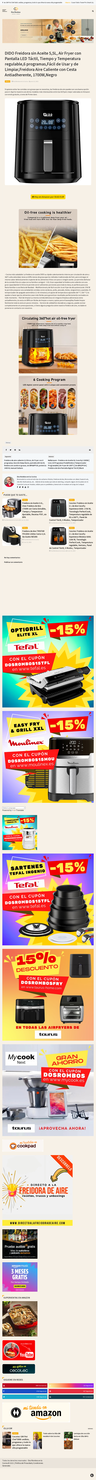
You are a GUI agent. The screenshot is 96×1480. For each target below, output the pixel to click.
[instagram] (51, 1385)
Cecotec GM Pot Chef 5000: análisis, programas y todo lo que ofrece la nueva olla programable (21, 1442)
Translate (20, 810)
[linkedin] (51, 1397)
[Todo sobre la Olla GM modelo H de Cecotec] (37, 1440)
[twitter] (4, 1397)
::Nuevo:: (15, 2)
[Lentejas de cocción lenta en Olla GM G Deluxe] (68, 1440)
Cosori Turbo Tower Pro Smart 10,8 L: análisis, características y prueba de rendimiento (46, 2)
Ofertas (8, 81)
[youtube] (4, 1385)
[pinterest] (51, 1391)
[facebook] (4, 1391)
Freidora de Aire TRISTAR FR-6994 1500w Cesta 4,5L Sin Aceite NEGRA (34, 534)
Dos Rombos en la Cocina (27, 476)
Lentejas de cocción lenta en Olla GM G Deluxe (82, 1436)
